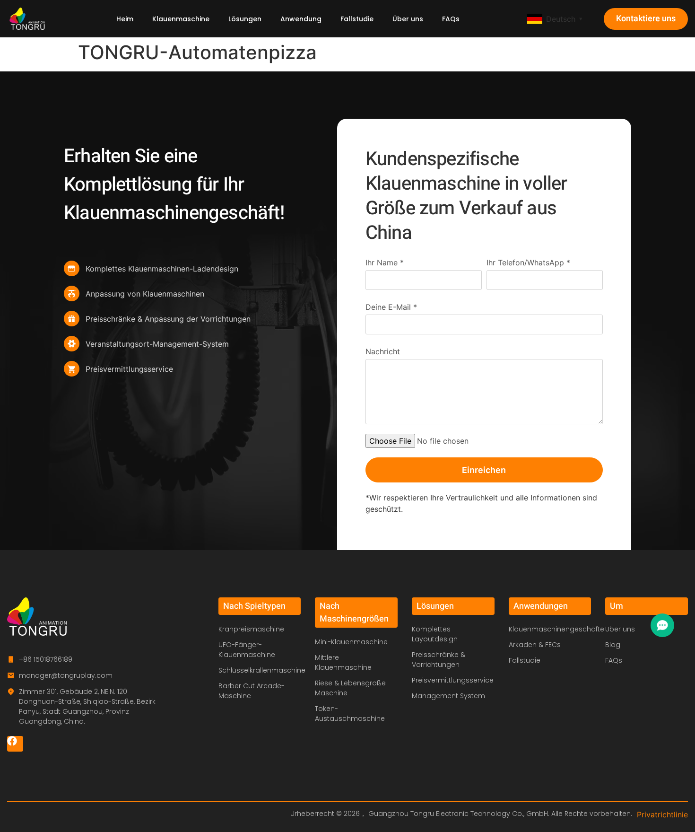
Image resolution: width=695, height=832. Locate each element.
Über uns (407, 19)
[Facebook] (15, 744)
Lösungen (244, 19)
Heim (124, 19)
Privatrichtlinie (662, 814)
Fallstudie (357, 19)
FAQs (451, 19)
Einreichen (484, 470)
